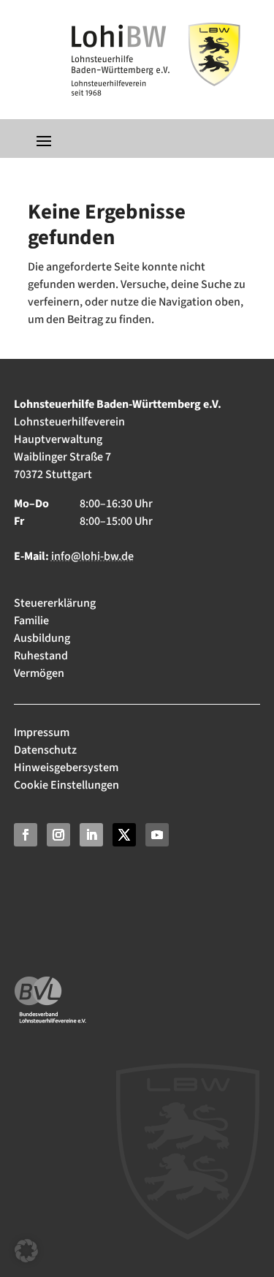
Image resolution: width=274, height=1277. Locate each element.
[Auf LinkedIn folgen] (91, 834)
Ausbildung (42, 638)
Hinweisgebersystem (66, 767)
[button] (26, 1250)
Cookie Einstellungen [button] (66, 785)
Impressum (43, 732)
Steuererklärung (55, 603)
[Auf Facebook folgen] (25, 834)
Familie (31, 621)
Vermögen (39, 673)
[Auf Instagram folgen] (58, 834)
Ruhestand (41, 656)
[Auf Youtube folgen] (157, 834)
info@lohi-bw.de (92, 556)
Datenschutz (45, 750)
